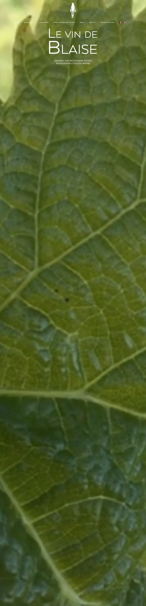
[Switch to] (120, 22)
